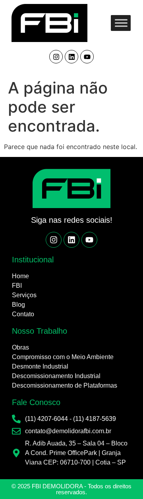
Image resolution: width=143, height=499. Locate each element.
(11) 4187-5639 (94, 418)
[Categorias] (121, 23)
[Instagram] (56, 56)
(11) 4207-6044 (46, 418)
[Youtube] (87, 56)
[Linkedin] (71, 56)
